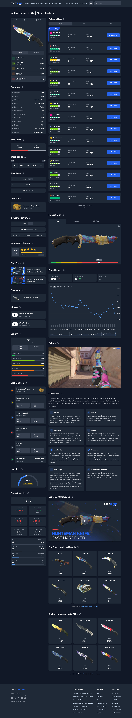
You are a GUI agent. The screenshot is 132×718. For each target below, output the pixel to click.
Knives (46, 3)
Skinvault (55, 161)
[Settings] (91, 3)
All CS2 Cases (116, 700)
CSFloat (55, 92)
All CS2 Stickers (116, 696)
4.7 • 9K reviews (55, 38)
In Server (29, 20)
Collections (68, 3)
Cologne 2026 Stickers (80, 706)
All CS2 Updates (116, 713)
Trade (109, 24)
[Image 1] (79, 386)
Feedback (100, 696)
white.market (56, 149)
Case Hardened (39, 103)
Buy (60, 24)
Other (83, 3)
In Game (16, 20)
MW (21, 165)
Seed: (25, 179)
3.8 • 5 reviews (54, 85)
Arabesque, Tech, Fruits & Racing (83, 696)
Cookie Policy (101, 709)
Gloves (53, 3)
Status (99, 700)
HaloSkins (55, 184)
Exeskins (55, 103)
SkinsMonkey (57, 138)
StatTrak (36, 52)
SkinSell (55, 80)
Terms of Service (102, 703)
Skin (42, 93)
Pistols (26, 3)
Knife (42, 96)
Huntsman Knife (39, 100)
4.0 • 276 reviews (55, 189)
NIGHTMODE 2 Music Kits (80, 709)
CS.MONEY (56, 33)
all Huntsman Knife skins (90, 674)
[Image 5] (91, 386)
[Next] (44, 179)
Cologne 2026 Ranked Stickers (82, 693)
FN (15, 165)
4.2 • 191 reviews (55, 166)
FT (28, 165)
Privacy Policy (101, 706)
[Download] (51, 384)
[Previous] (12, 179)
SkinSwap (55, 46)
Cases (60, 3)
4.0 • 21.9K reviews (55, 177)
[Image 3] (85, 386)
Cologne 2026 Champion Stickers (83, 703)
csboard (55, 69)
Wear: (22, 229)
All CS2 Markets (116, 709)
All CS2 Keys (115, 703)
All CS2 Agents (116, 706)
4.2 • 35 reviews (54, 108)
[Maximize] (119, 226)
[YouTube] (22, 698)
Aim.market (56, 126)
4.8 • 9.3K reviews (55, 97)
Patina (42, 107)
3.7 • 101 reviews (55, 62)
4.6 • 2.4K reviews (55, 143)
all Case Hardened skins (90, 607)
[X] (16, 698)
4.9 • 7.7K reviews (55, 200)
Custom (39, 235)
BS (41, 165)
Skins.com (55, 57)
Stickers (77, 3)
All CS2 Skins (115, 693)
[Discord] (12, 698)
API (98, 693)
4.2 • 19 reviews (54, 74)
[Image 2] (82, 386)
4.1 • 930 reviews (55, 131)
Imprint (99, 713)
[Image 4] (88, 386)
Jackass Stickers (78, 700)
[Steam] (25, 698)
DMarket (55, 172)
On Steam (41, 20)
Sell (85, 24)
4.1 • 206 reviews (55, 154)
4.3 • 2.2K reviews (55, 51)
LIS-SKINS (55, 195)
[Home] (17, 3)
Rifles (40, 3)
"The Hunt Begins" (38, 132)
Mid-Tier (33, 3)
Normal (20, 52)
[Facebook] (19, 698)
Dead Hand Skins (78, 713)
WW (34, 165)
